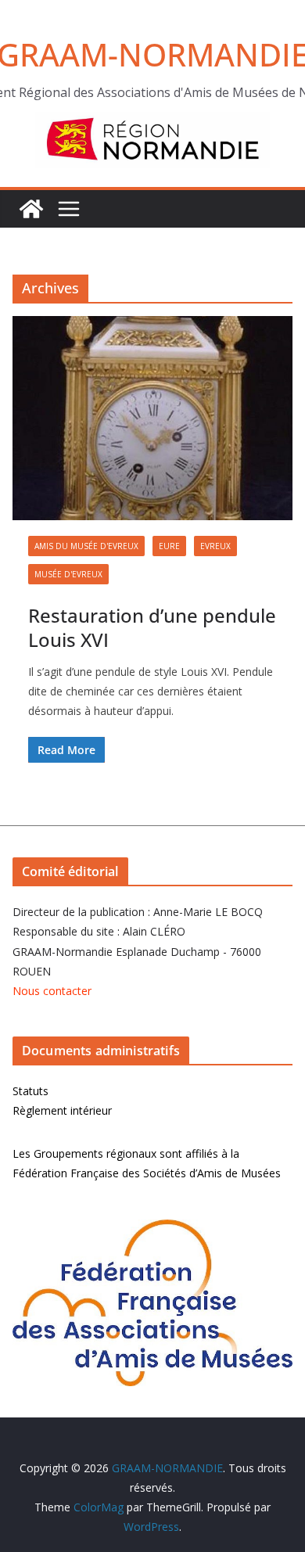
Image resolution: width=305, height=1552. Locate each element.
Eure (169, 546)
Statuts (30, 1090)
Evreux (215, 546)
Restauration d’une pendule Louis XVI (152, 627)
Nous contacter (52, 990)
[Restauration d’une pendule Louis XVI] (152, 418)
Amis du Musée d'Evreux (86, 546)
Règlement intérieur (62, 1110)
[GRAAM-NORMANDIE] (31, 209)
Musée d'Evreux (68, 574)
